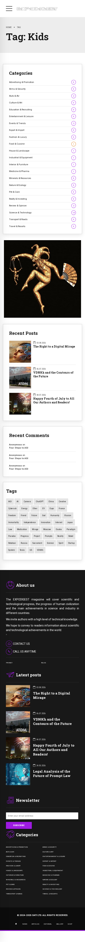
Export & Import (41, 130)
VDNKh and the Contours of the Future (53, 374)
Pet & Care (41, 191)
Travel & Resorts (41, 226)
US (31, 550)
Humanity (54, 515)
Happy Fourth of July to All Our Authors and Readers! (53, 400)
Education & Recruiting (41, 109)
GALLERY (59, 924)
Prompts (48, 536)
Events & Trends (41, 123)
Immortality (13, 522)
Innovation (45, 522)
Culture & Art (41, 102)
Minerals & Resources (41, 178)
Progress (25, 536)
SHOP (70, 924)
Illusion (67, 515)
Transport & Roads (41, 219)
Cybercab (12, 508)
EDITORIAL (48, 924)
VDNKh (40, 550)
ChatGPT (39, 501)
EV (43, 508)
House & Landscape (41, 150)
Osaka (59, 529)
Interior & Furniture (41, 164)
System (11, 550)
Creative (62, 501)
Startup (71, 543)
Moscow (47, 529)
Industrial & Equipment (41, 157)
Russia (24, 543)
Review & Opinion (41, 205)
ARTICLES (35, 924)
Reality (60, 536)
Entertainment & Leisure (41, 116)
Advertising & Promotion (41, 82)
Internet (58, 522)
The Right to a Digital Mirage (54, 346)
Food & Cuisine (41, 143)
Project (37, 536)
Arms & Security (41, 88)
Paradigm (71, 529)
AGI (10, 501)
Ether (35, 508)
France (62, 508)
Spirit (61, 543)
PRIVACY (9, 663)
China (51, 501)
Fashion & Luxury (41, 137)
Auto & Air (41, 95)
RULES (43, 663)
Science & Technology (42, 212)
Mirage (35, 529)
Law (10, 529)
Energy (24, 508)
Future (34, 515)
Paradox (12, 536)
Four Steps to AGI (18, 447)
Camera (27, 501)
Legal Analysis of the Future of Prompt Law (52, 773)
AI (18, 501)
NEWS (24, 924)
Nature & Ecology (41, 185)
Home (9, 27)
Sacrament (37, 543)
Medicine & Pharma (41, 171)
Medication (22, 529)
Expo (52, 508)
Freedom (12, 515)
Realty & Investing (41, 198)
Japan (70, 522)
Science (50, 543)
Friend (23, 515)
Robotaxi (12, 543)
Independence (30, 522)
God (43, 515)
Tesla (22, 550)
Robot (70, 536)
